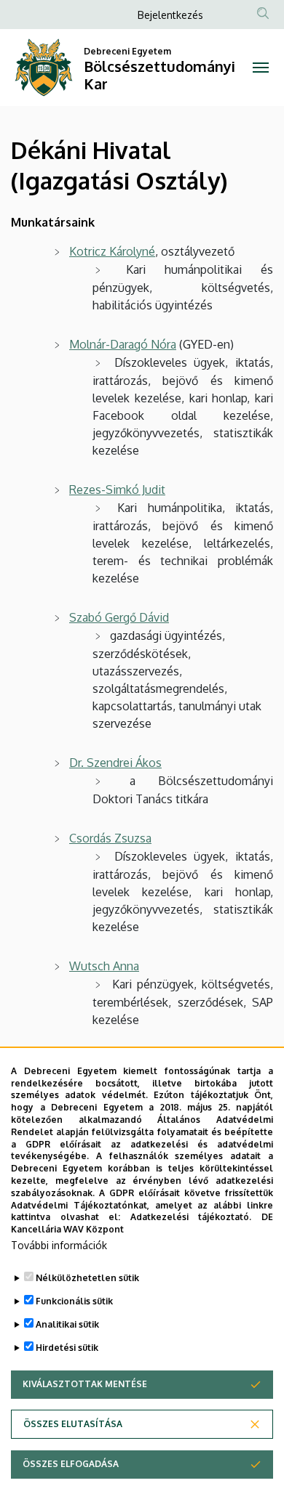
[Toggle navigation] (260, 67)
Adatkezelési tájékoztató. (191, 1216)
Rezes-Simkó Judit (117, 489)
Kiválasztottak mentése (85, 1383)
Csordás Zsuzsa (110, 838)
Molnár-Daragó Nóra (122, 344)
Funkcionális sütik (74, 1301)
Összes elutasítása (72, 1423)
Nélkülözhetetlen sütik (87, 1277)
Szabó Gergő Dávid (119, 617)
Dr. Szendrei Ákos (115, 762)
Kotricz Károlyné (112, 251)
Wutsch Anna (104, 966)
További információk (59, 1245)
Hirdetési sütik (67, 1347)
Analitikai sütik (67, 1324)
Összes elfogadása (71, 1463)
